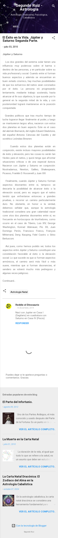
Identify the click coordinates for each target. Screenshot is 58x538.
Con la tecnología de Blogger (31, 525)
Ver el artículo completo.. (37, 429)
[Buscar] (53, 6)
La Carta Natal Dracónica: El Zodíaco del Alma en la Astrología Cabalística (21, 480)
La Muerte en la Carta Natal (21, 439)
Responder (22, 323)
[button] (53, 38)
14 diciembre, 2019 (25, 308)
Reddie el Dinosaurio (27, 304)
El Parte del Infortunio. (18, 402)
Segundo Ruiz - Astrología (29, 7)
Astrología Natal (19, 292)
